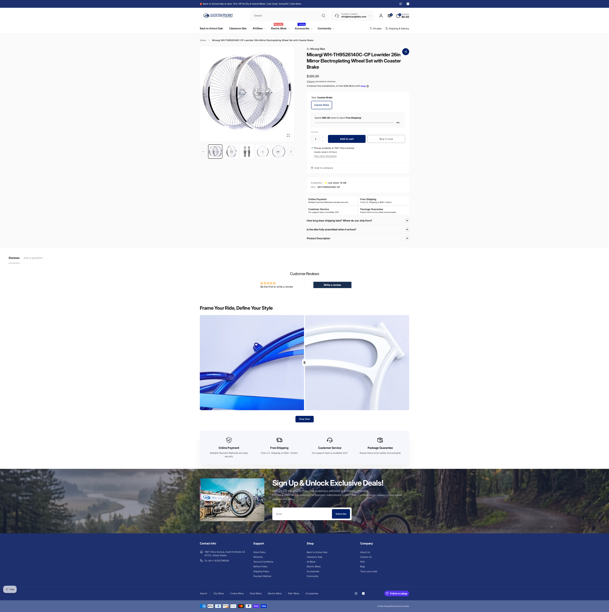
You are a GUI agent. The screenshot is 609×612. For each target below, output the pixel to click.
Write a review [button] (332, 284)
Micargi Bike (316, 48)
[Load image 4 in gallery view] (263, 151)
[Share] (405, 51)
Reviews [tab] (14, 258)
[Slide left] (203, 151)
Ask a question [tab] (33, 258)
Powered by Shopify (401, 606)
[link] (250, 4)
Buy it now (386, 138)
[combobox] (289, 15)
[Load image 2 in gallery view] (231, 151)
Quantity (314, 132)
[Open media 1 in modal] (247, 94)
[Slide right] (290, 151)
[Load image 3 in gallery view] (247, 151)
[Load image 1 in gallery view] (215, 151)
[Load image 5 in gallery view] (278, 151)
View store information (325, 156)
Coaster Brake (321, 105)
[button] (402, 15)
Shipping (310, 81)
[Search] (323, 16)
